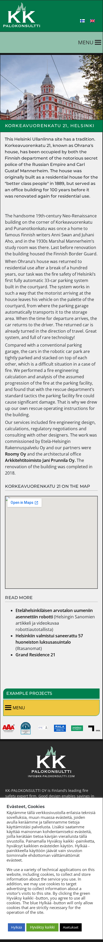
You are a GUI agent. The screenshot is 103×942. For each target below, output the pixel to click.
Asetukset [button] (71, 927)
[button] (86, 42)
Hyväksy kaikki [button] (42, 927)
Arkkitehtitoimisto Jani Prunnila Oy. (40, 460)
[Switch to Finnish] (82, 20)
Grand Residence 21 (35, 655)
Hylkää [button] (16, 927)
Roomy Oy (15, 454)
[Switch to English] (92, 20)
